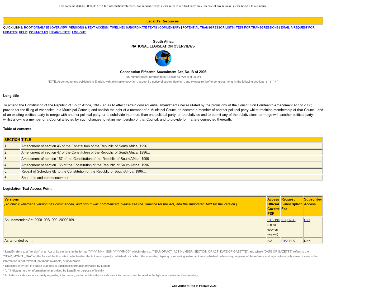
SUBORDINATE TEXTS (141, 27)
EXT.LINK (273, 220)
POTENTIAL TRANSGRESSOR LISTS (208, 27)
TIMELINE (117, 27)
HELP (23, 32)
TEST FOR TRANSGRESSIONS (257, 27)
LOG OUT (79, 32)
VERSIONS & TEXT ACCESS (88, 27)
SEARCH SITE (60, 32)
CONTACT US (38, 32)
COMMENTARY (169, 27)
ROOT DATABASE (36, 27)
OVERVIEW (59, 27)
